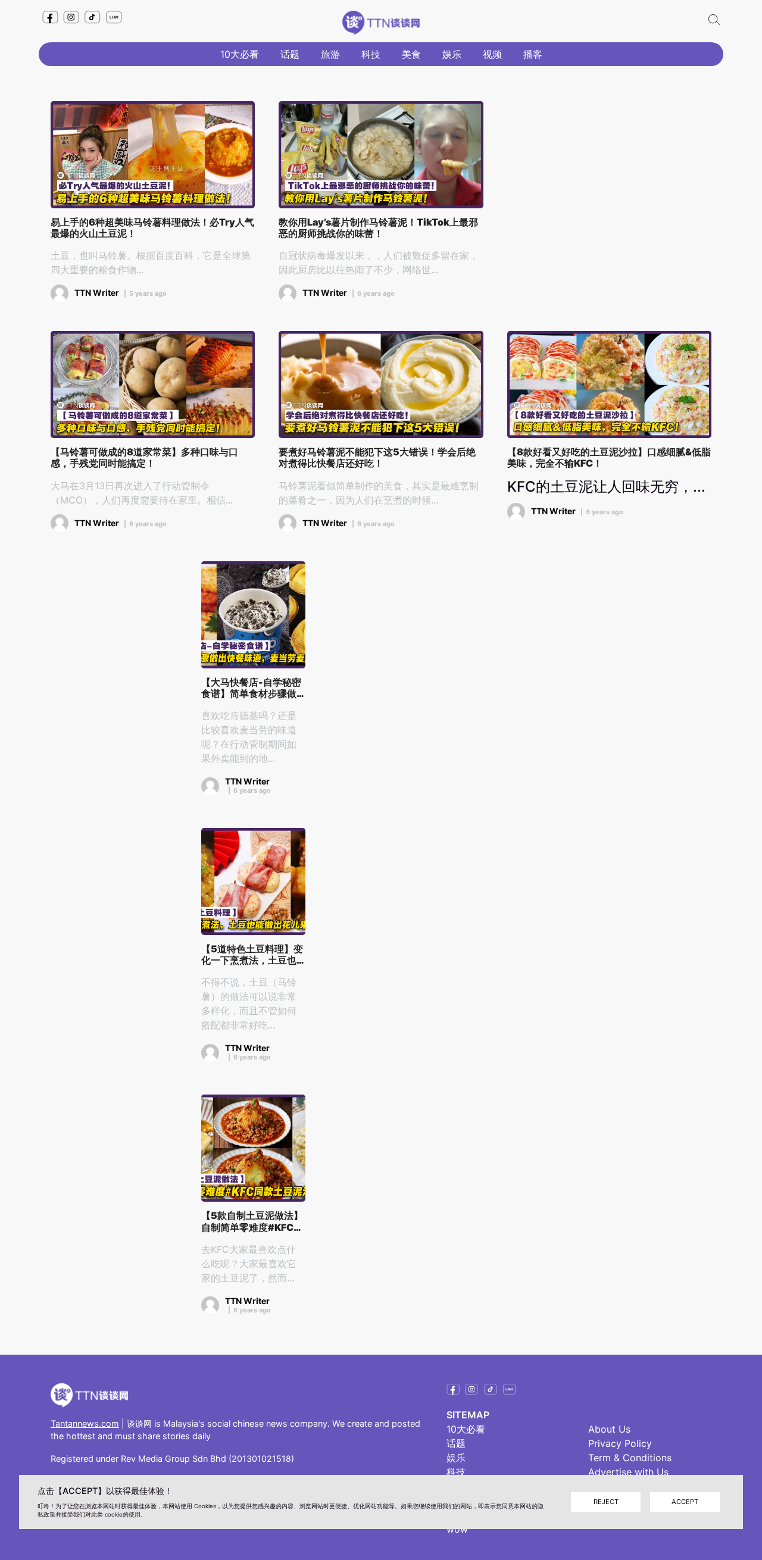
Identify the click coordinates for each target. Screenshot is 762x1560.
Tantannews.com (85, 1423)
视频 (492, 54)
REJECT (606, 1502)
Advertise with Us (628, 1472)
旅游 (330, 54)
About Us (609, 1429)
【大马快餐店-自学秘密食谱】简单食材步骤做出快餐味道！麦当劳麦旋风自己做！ (251, 688)
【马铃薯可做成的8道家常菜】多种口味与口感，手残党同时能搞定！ (144, 457)
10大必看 (239, 54)
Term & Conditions (630, 1458)
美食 (411, 54)
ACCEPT (685, 1502)
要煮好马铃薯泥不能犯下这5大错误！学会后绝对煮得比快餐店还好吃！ (377, 457)
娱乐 (451, 54)
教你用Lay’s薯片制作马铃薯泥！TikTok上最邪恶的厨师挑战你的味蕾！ (378, 228)
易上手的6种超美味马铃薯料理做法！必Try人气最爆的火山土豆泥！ (152, 228)
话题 (289, 54)
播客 (532, 54)
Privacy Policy (620, 1443)
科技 (370, 54)
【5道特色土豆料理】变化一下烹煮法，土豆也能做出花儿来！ (252, 954)
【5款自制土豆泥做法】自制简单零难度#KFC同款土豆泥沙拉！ (252, 1221)
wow (457, 1529)
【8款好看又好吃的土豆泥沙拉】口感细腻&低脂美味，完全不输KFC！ (609, 457)
